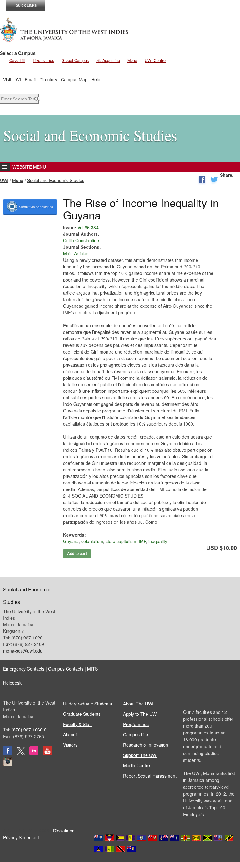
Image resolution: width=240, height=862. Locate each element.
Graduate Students (82, 714)
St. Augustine (108, 60)
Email (30, 79)
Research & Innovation (145, 745)
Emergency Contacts (23, 669)
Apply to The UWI (140, 714)
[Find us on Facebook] (7, 753)
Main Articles (75, 253)
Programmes (136, 724)
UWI (4, 180)
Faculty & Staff (77, 724)
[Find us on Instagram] (7, 764)
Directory (48, 79)
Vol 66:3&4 (88, 227)
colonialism (92, 541)
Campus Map (74, 79)
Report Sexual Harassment (150, 776)
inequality (157, 541)
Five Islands (43, 60)
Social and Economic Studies (55, 180)
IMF (142, 541)
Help (95, 79)
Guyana (71, 541)
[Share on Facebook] (202, 181)
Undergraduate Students (87, 704)
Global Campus (75, 60)
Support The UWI (140, 755)
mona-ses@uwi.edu (22, 651)
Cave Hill (17, 60)
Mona (132, 60)
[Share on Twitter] (214, 181)
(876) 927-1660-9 (29, 729)
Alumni (70, 734)
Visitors (70, 745)
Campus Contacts (65, 669)
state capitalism (121, 541)
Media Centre (136, 765)
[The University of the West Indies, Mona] (64, 29)
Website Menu (29, 167)
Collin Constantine (81, 240)
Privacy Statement (21, 837)
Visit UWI (12, 79)
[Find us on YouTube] (47, 753)
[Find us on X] (21, 753)
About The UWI (138, 704)
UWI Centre (155, 60)
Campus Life (135, 734)
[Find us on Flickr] (33, 753)
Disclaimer (63, 830)
